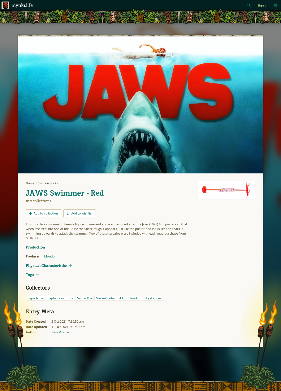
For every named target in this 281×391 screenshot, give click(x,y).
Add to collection (46, 213)
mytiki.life (22, 5)
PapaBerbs (35, 298)
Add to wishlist (82, 213)
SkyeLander (153, 298)
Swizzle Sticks (48, 183)
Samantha (84, 298)
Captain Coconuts (60, 298)
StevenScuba (105, 298)
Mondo (49, 256)
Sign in (262, 5)
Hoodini (134, 298)
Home (30, 183)
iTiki (122, 298)
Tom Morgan (60, 332)
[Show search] (249, 5)
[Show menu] (275, 5)
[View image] (226, 190)
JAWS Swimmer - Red (65, 193)
